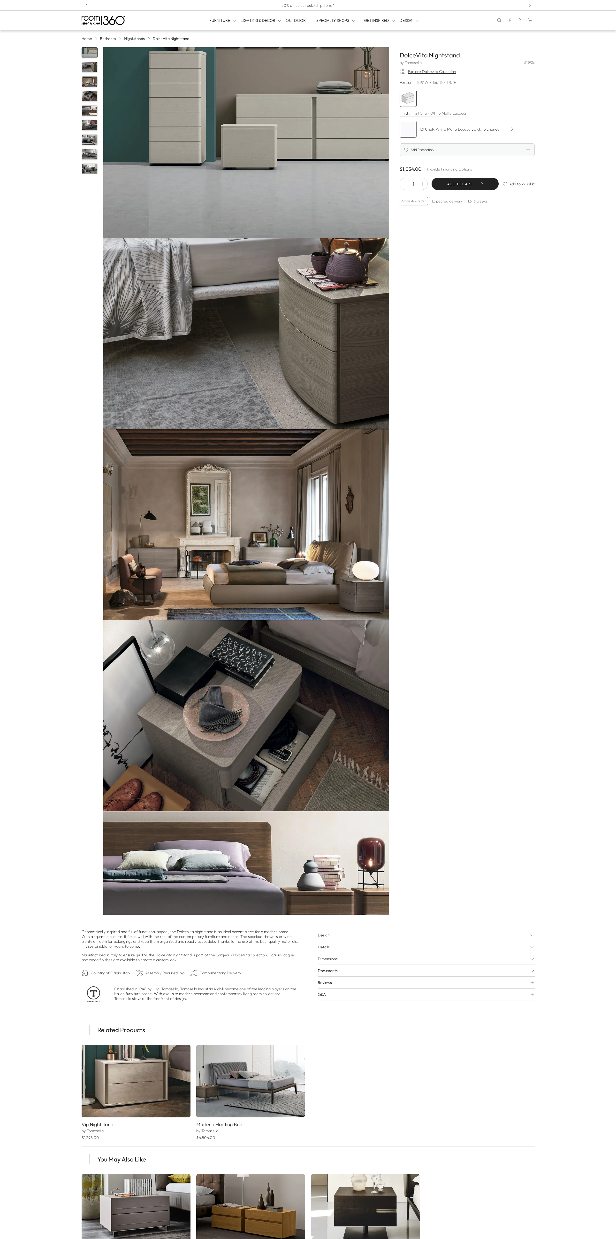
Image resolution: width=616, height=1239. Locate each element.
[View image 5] (90, 110)
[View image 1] (90, 52)
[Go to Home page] (113, 20)
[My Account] (519, 20)
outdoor (296, 20)
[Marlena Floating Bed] (250, 1081)
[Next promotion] (529, 5)
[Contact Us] (509, 20)
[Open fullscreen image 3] (246, 524)
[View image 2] (90, 67)
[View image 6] (90, 125)
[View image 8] (90, 154)
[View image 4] (90, 96)
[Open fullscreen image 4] (246, 715)
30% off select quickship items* (308, 5)
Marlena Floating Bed (219, 1124)
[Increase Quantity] (422, 184)
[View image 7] (90, 139)
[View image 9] (90, 169)
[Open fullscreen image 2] (246, 333)
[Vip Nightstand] (136, 1081)
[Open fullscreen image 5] (246, 906)
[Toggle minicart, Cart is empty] (530, 20)
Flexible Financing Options (449, 169)
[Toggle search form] (499, 20)
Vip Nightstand (98, 1124)
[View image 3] (90, 81)
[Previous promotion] (87, 5)
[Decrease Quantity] (404, 184)
